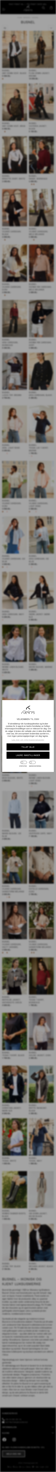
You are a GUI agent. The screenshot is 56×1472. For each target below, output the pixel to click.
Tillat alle (28, 747)
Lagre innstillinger (28, 755)
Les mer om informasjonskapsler (28, 739)
